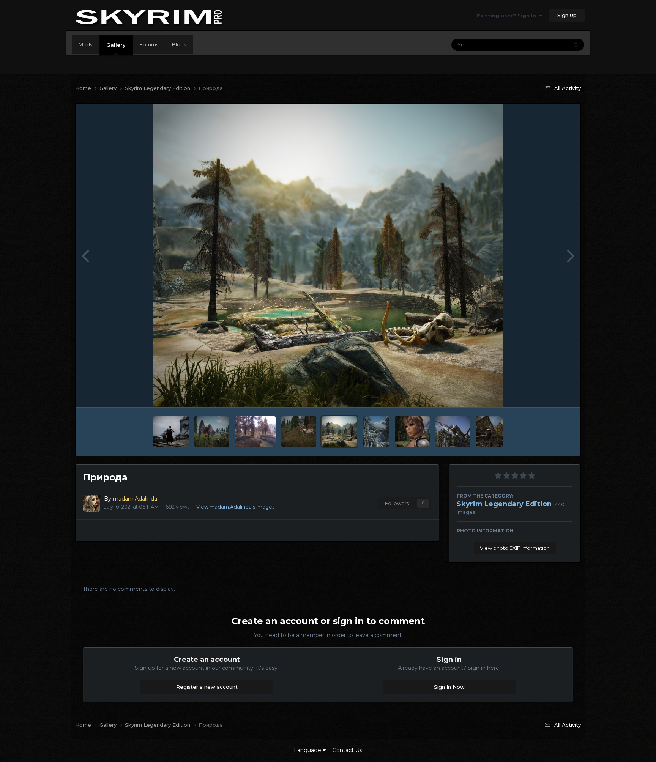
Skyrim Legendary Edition (504, 504)
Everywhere (544, 44)
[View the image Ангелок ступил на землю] (211, 431)
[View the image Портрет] (412, 431)
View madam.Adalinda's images (235, 507)
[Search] (576, 45)
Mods (85, 44)
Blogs (179, 44)
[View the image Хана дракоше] (452, 431)
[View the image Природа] (255, 431)
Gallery (116, 45)
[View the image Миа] (489, 431)
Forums (149, 44)
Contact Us (347, 750)
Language (308, 750)
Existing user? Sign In (508, 16)
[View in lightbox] (328, 255)
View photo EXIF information (515, 548)
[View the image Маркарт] (376, 431)
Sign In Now (449, 687)
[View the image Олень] (298, 431)
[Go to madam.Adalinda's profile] (91, 503)
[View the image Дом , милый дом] (170, 431)
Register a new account (207, 687)
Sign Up (567, 15)
